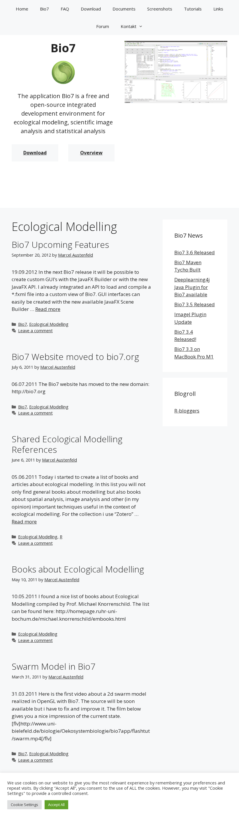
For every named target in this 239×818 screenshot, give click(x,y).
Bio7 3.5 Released (194, 304)
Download (91, 9)
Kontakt (128, 26)
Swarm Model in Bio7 (53, 666)
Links (218, 9)
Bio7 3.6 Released (194, 252)
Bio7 (44, 9)
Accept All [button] (56, 804)
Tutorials (193, 9)
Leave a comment (35, 330)
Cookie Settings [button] (24, 804)
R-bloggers (186, 410)
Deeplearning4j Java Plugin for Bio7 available (192, 287)
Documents (124, 9)
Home (22, 9)
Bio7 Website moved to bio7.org (75, 357)
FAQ (65, 9)
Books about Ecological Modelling (78, 569)
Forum (102, 26)
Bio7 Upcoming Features (60, 244)
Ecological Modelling (48, 324)
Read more (47, 309)
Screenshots (159, 9)
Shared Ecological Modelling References (67, 444)
